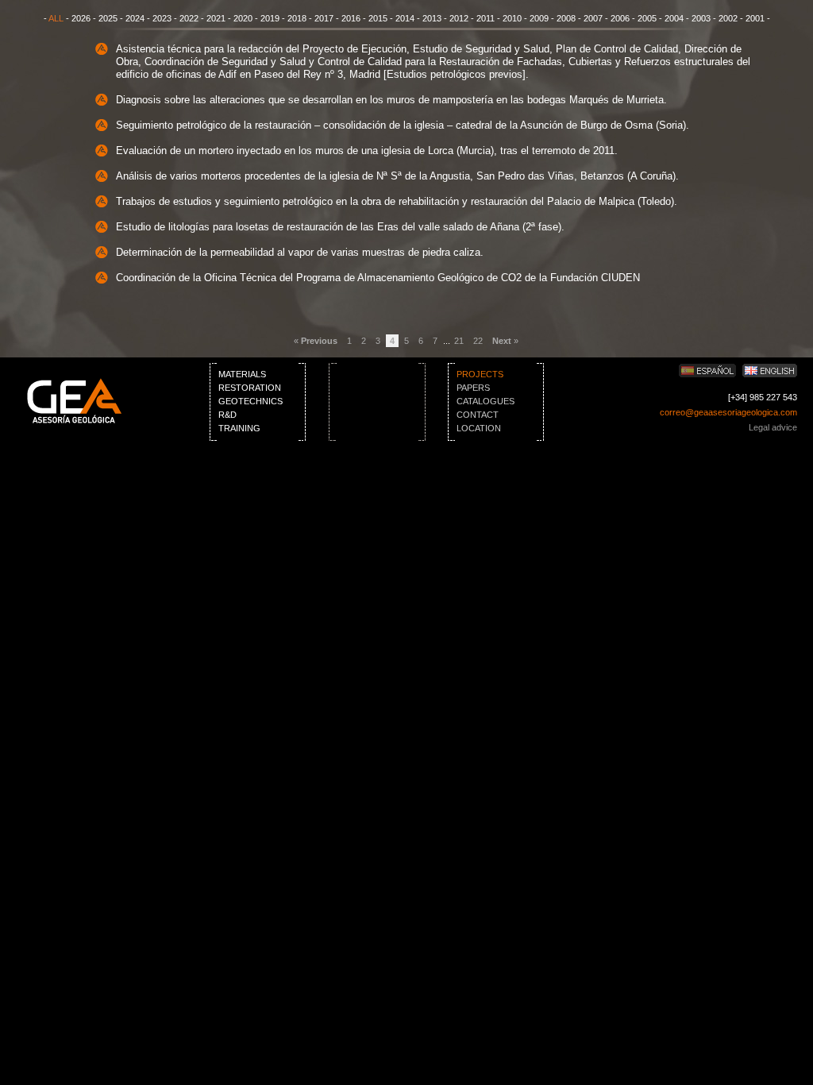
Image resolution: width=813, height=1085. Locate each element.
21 (459, 341)
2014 (404, 18)
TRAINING (239, 428)
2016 (350, 18)
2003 (701, 18)
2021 (215, 18)
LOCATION (479, 428)
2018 (296, 18)
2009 (539, 18)
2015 (377, 18)
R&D (227, 414)
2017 (323, 18)
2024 (134, 18)
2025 (108, 18)
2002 (728, 18)
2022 (188, 18)
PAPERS (473, 387)
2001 (755, 18)
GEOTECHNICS (250, 401)
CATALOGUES (485, 401)
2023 (161, 18)
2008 (566, 18)
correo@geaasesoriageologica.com (728, 412)
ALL (56, 18)
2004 (674, 18)
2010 (512, 18)
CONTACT (478, 414)
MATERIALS (242, 374)
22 (478, 341)
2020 (242, 18)
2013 (431, 18)
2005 (647, 18)
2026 (81, 18)
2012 (458, 18)
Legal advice (773, 427)
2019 (269, 18)
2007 (593, 18)
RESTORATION (249, 387)
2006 (620, 18)
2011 (485, 18)
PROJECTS (480, 374)
